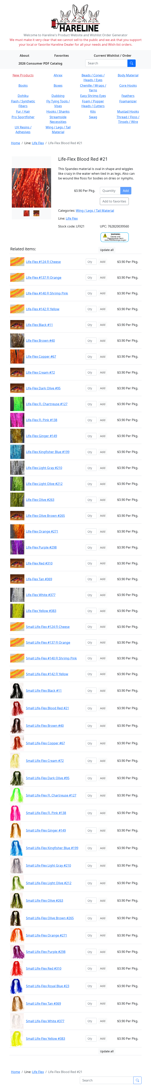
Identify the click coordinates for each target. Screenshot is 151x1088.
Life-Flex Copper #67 (41, 356)
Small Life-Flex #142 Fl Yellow (47, 674)
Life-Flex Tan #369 (39, 579)
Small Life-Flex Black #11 (44, 690)
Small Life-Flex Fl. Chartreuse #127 (51, 795)
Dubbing (58, 96)
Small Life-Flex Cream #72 (45, 760)
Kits (93, 111)
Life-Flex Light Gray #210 (44, 468)
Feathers (128, 96)
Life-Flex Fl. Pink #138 (41, 420)
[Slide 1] (36, 213)
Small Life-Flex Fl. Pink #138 (46, 813)
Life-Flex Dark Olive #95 (43, 388)
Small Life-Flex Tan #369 (43, 1003)
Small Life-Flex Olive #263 (44, 900)
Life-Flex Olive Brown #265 (45, 515)
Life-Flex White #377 (40, 595)
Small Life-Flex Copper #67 (45, 743)
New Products (23, 75)
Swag (93, 117)
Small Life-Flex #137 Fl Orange (48, 642)
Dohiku (23, 96)
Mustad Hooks (128, 111)
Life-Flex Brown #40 (40, 340)
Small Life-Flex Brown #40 (45, 725)
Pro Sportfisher (23, 117)
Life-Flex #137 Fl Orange (43, 277)
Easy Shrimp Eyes (93, 96)
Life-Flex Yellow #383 (41, 611)
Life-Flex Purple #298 (41, 547)
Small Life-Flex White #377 (45, 1021)
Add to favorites (114, 201)
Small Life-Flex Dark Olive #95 (47, 778)
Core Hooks (128, 85)
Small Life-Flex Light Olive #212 (48, 883)
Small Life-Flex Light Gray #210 (48, 865)
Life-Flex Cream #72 (40, 372)
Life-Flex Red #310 (39, 563)
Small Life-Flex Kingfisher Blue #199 (52, 848)
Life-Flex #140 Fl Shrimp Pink (47, 293)
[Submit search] (131, 63)
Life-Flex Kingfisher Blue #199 (47, 452)
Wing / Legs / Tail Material (95, 210)
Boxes (58, 85)
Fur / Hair (23, 111)
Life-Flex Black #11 (39, 325)
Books (23, 85)
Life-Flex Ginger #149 (41, 436)
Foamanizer (128, 101)
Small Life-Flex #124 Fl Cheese (48, 627)
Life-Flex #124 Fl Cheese (43, 262)
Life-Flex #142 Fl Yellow (42, 309)
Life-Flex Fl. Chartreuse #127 (46, 404)
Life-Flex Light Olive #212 (44, 484)
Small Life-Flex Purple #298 (45, 952)
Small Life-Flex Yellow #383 (45, 1038)
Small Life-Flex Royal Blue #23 (47, 986)
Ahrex (58, 75)
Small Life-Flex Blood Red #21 (47, 708)
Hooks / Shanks (58, 111)
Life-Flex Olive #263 (40, 500)
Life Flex (38, 143)
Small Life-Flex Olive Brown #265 (50, 918)
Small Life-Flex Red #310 (43, 968)
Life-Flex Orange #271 (42, 531)
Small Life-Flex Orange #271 (46, 935)
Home (15, 143)
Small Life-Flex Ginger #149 (46, 830)
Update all (107, 250)
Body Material (128, 75)
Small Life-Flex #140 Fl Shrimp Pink (51, 658)
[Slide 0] (26, 213)
